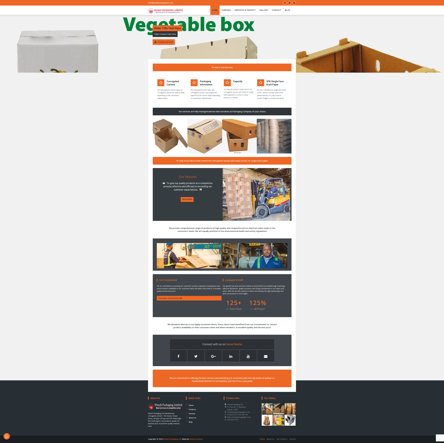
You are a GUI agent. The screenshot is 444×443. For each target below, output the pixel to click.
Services (192, 413)
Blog (287, 10)
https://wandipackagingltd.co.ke (239, 417)
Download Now (165, 42)
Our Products (281, 439)
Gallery (263, 10)
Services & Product (245, 10)
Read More (187, 199)
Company (226, 10)
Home (215, 10)
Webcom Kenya (196, 439)
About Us (192, 418)
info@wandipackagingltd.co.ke (160, 3)
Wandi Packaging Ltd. (172, 439)
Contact (276, 10)
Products (192, 409)
